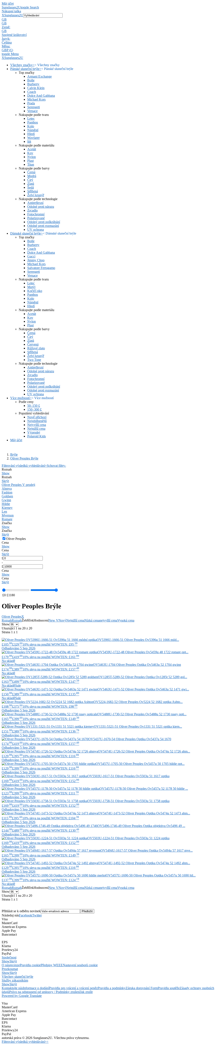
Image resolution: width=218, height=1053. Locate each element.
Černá (31, 172)
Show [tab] (6, 961)
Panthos (32, 122)
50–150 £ (33, 405)
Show (6, 473)
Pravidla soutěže (169, 988)
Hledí (31, 134)
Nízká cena (91, 620)
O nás (6, 965)
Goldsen (7, 496)
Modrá (31, 176)
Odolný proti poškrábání (43, 222)
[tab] (109, 471)
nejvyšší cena (108, 620)
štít (29, 141)
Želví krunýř (35, 195)
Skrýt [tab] (13, 961)
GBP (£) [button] (7, 50)
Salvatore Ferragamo (41, 268)
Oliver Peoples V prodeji (18, 485)
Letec (31, 118)
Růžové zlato (36, 348)
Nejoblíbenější (37, 421)
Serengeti (33, 107)
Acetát (31, 149)
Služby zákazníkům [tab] (15, 980)
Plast (30, 160)
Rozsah (7, 620)
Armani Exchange (39, 76)
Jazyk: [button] (6, 38)
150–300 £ (34, 409)
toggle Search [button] (30, 7)
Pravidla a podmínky (112, 988)
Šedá (30, 187)
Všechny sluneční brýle (17, 976)
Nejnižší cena (36, 428)
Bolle (30, 80)
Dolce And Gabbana (41, 95)
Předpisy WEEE (52, 965)
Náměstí (32, 130)
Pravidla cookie (30, 965)
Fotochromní (35, 214)
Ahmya (7, 488)
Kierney (7, 507)
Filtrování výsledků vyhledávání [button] (24, 1041)
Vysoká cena (125, 620)
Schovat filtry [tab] (56, 465)
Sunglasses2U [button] (13, 15)
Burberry (33, 84)
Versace (32, 111)
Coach (31, 92)
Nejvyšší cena (36, 425)
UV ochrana (35, 229)
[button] (109, 19)
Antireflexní (35, 203)
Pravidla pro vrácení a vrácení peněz (73, 988)
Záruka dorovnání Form (142, 988)
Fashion (7, 492)
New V (54, 620)
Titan (30, 164)
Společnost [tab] (9, 957)
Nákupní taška (11, 11)
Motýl (31, 287)
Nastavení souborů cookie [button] (80, 965)
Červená (33, 344)
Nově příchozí (36, 417)
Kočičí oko (34, 291)
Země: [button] (6, 27)
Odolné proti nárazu (40, 206)
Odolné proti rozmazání (43, 226)
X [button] (3, 15)
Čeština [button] (7, 42)
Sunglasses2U (11, 7)
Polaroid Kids (36, 436)
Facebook (25, 915)
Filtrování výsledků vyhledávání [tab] (24, 465)
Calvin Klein (35, 88)
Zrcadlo (32, 210)
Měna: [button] (6, 46)
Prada (31, 103)
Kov (30, 153)
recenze (15, 965)
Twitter (37, 915)
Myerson (8, 515)
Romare (7, 519)
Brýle (14, 454)
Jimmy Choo (35, 260)
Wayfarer (33, 137)
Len (4, 511)
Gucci (31, 256)
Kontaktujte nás (12, 988)
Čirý (30, 180)
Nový (62, 620)
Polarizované (36, 218)
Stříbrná (32, 191)
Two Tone (34, 359)
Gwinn (6, 500)
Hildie (6, 504)
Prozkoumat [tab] (10, 969)
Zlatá (30, 183)
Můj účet (8, 3)
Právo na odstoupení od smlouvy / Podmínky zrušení (44, 992)
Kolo (30, 126)
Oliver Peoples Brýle (24, 458)
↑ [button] (48, 1041)
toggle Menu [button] (10, 54)
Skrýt (5, 481)
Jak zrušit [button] (86, 992)
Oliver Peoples (13, 616)
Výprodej (33, 432)
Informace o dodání (36, 988)
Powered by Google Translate (22, 996)
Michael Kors (36, 99)
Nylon (31, 157)
